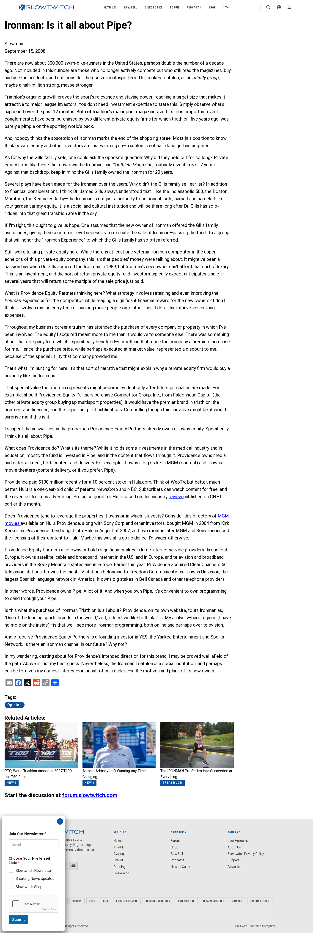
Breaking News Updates (35, 878)
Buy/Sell (130, 7)
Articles (110, 7)
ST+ (226, 7)
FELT (105, 900)
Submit (18, 919)
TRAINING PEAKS (259, 900)
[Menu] (289, 7)
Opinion (14, 705)
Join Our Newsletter (27, 834)
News (118, 840)
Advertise (235, 867)
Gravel (118, 860)
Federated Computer (261, 926)
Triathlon (120, 847)
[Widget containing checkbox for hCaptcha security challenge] (33, 904)
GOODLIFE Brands (127, 900)
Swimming (121, 873)
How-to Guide (180, 867)
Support (233, 860)
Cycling (119, 854)
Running (120, 867)
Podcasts (194, 7)
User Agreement (240, 840)
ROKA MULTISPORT (213, 900)
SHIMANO (237, 900)
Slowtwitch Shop (29, 887)
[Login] (278, 7)
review (176, 496)
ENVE (92, 900)
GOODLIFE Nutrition (158, 900)
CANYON (77, 900)
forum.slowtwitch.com (89, 795)
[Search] (268, 7)
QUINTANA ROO (186, 900)
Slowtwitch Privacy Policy (246, 854)
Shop (212, 7)
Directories (154, 7)
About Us (234, 847)
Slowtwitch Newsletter (34, 870)
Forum (174, 7)
